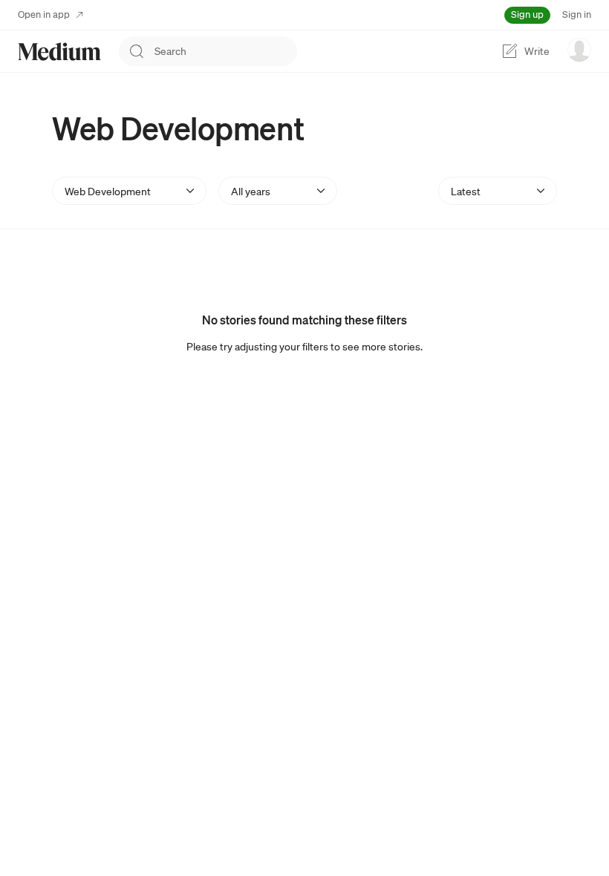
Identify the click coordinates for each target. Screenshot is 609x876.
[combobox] (225, 51)
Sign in (576, 14)
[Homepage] (59, 51)
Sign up (527, 14)
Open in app (44, 14)
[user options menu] (579, 50)
